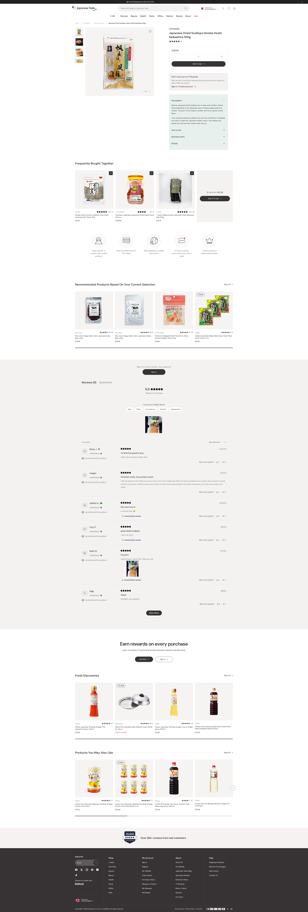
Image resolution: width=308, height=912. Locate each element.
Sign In (144, 862)
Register (145, 867)
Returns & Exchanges (217, 867)
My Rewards (147, 888)
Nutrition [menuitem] (163, 409)
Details (174, 143)
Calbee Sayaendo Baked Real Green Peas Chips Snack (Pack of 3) (213, 337)
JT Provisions (174, 29)
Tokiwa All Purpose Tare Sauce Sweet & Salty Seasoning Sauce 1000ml (172, 805)
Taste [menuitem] (138, 409)
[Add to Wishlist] (150, 31)
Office (160, 16)
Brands (179, 16)
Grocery (124, 16)
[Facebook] (76, 870)
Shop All (227, 284)
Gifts (110, 893)
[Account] (223, 8)
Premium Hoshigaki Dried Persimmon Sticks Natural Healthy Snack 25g (171, 337)
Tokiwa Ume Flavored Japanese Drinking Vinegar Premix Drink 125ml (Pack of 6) (134, 805)
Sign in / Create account (182, 86)
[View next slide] (149, 91)
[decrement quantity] (175, 56)
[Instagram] (87, 870)
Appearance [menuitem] (176, 409)
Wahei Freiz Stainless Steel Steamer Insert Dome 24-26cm (133, 728)
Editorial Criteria (182, 880)
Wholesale (146, 893)
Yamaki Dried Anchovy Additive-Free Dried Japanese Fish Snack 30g (91, 216)
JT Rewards (180, 884)
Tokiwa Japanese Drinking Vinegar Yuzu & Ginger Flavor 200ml (174, 728)
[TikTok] (76, 875)
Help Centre (213, 871)
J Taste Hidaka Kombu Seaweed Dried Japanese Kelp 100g (175, 216)
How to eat (176, 130)
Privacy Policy (190, 909)
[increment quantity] (221, 56)
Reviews (179, 893)
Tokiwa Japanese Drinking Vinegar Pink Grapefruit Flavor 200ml (90, 728)
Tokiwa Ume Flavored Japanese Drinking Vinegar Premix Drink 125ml (94, 805)
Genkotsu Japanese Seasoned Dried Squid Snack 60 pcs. (135, 216)
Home (151, 16)
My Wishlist (146, 871)
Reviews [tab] (89, 383)
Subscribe (96, 862)
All (113, 16)
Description (176, 100)
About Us (179, 862)
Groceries (112, 867)
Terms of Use (179, 909)
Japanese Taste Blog (184, 871)
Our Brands (180, 867)
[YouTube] (97, 870)
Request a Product (149, 884)
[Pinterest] (92, 870)
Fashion (169, 16)
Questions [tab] (105, 383)
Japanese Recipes (183, 875)
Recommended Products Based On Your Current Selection (115, 284)
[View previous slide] (142, 91)
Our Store (179, 897)
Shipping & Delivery (216, 862)
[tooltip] (131, 516)
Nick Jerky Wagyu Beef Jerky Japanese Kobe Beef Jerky (92, 337)
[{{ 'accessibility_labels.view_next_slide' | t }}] (233, 787)
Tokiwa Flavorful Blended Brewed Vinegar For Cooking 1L (212, 805)
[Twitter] (81, 870)
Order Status (147, 875)
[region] (154, 424)
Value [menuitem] (130, 409)
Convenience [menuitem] (150, 409)
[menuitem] (112, 16)
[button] (175, 41)
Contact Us (213, 875)
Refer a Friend (181, 888)
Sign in (154, 372)
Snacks (111, 871)
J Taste (111, 862)
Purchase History (148, 880)
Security (199, 909)
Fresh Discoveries (87, 675)
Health (143, 16)
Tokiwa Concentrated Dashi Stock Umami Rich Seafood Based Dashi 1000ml (213, 728)
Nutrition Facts (178, 137)
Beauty (134, 16)
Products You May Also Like (94, 752)
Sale (196, 16)
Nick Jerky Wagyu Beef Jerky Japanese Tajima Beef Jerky (133, 337)
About (188, 16)
